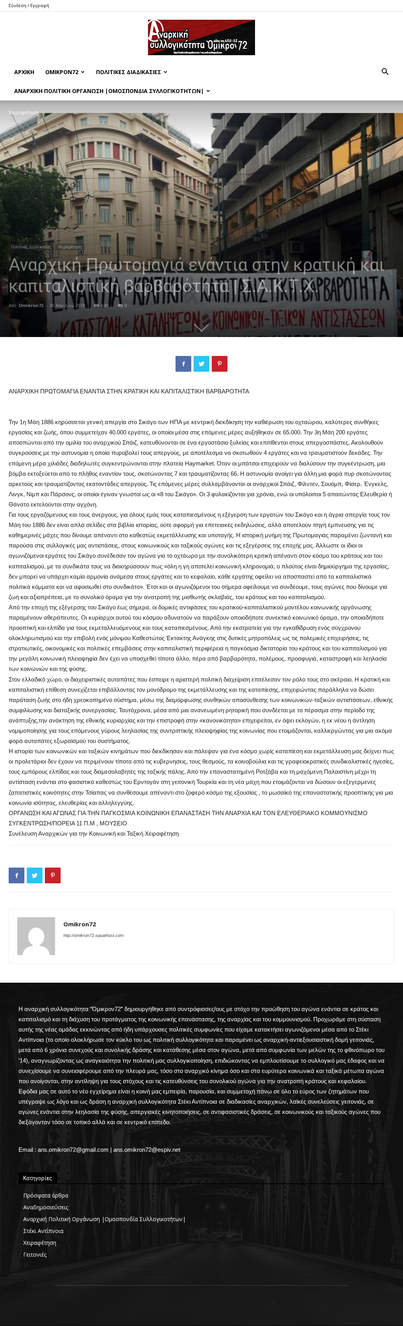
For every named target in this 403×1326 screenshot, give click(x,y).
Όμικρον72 (61, 72)
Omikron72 (30, 305)
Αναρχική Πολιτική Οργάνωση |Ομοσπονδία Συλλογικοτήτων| (109, 91)
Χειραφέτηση (70, 247)
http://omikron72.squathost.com (93, 935)
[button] (384, 72)
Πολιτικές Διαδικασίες (128, 72)
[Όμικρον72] (201, 37)
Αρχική (24, 72)
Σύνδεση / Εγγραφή (29, 5)
